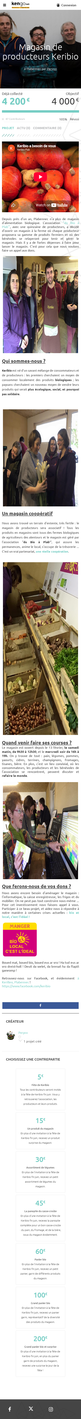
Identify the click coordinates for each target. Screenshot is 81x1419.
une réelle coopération (52, 551)
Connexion (68, 5)
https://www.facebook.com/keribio (26, 986)
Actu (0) (23, 128)
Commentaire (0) (47, 128)
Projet (8, 128)
